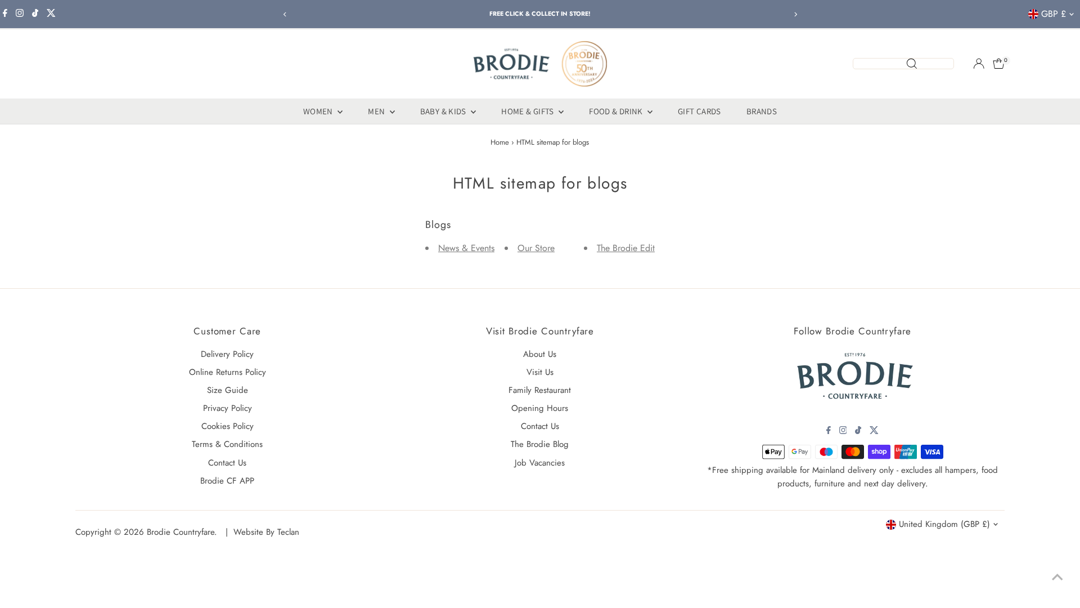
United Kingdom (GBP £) (944, 524)
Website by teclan (266, 532)
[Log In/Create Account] (979, 64)
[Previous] (285, 14)
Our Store (536, 248)
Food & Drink (617, 111)
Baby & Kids (444, 111)
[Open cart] (999, 64)
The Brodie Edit (626, 248)
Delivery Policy (227, 354)
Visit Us (540, 372)
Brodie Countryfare (180, 532)
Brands (761, 111)
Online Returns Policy (227, 372)
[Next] (795, 14)
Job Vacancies (540, 463)
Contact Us (227, 463)
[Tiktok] (35, 14)
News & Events (466, 248)
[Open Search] (903, 63)
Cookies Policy (227, 426)
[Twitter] (51, 14)
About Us (539, 354)
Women (319, 111)
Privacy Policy (227, 408)
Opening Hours (539, 408)
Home (499, 142)
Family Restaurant (539, 390)
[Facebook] (5, 14)
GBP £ (1053, 13)
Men (377, 111)
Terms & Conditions (227, 444)
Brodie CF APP (227, 481)
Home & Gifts (528, 111)
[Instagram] (19, 14)
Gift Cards (699, 111)
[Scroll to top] (1057, 577)
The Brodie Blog (540, 444)
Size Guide (227, 390)
